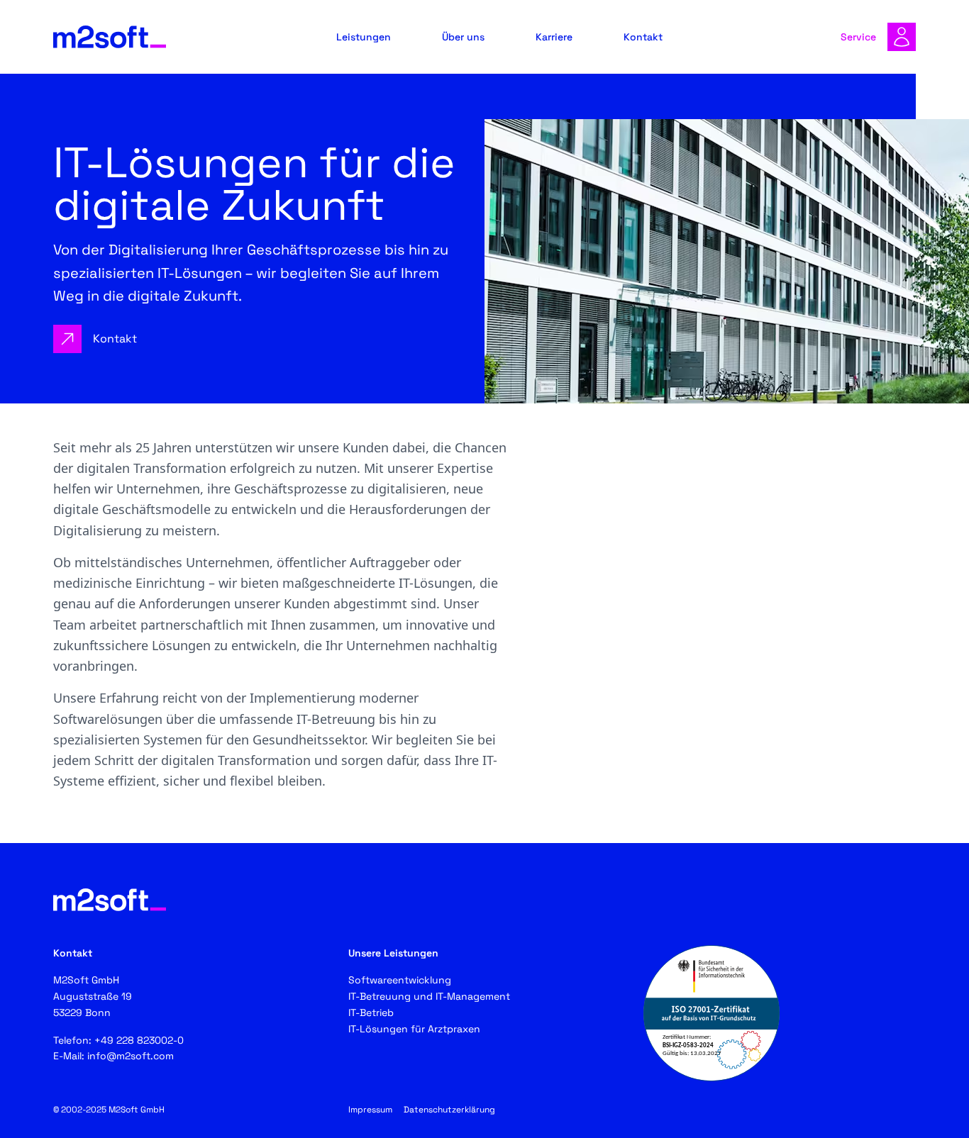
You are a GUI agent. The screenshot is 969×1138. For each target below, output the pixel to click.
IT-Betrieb (371, 1012)
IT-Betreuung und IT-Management (429, 996)
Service (858, 36)
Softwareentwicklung (399, 980)
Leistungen (363, 36)
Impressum (370, 1109)
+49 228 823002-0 (139, 1040)
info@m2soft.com (130, 1055)
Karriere (554, 36)
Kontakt (643, 36)
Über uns (463, 36)
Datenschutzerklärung (449, 1109)
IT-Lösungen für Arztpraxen (414, 1028)
